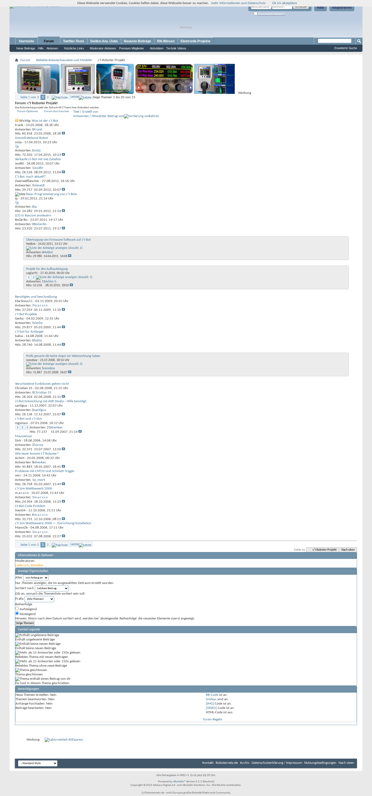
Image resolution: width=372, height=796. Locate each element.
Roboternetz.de (227, 763)
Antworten (81, 116)
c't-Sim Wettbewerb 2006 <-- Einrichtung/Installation (53, 523)
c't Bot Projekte (26, 314)
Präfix (19, 599)
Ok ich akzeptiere (284, 3)
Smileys (211, 699)
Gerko (19, 318)
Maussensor (23, 436)
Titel (76, 112)
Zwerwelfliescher (27, 181)
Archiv (244, 763)
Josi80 (19, 163)
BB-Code (212, 695)
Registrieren (342, 8)
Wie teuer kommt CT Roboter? (37, 453)
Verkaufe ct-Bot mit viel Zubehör (38, 159)
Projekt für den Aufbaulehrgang (47, 269)
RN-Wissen (166, 41)
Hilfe (320, 8)
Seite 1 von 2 (29, 97)
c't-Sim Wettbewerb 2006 (33, 488)
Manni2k (21, 527)
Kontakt (208, 763)
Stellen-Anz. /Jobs (104, 41)
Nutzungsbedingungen (320, 763)
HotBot (30, 244)
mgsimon (21, 423)
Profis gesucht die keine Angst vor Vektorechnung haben (63, 356)
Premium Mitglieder (131, 48)
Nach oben (348, 549)
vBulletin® (179, 781)
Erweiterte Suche (345, 48)
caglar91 (32, 273)
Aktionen (52, 48)
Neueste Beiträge (137, 41)
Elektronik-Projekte (196, 41)
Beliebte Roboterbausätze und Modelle (64, 60)
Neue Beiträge (25, 48)
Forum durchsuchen (56, 111)
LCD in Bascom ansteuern (33, 215)
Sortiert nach (24, 588)
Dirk (18, 440)
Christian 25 (23, 388)
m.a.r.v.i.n (22, 493)
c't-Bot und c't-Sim (28, 419)
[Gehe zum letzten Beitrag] (63, 133)
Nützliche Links (74, 48)
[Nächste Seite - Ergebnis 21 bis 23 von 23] (59, 96)
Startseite (26, 41)
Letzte (75, 97)
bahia (19, 336)
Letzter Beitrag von (110, 116)
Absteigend (27, 614)
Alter (18, 577)
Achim (19, 458)
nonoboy (31, 360)
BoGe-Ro (21, 220)
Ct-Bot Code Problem (30, 506)
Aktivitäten (156, 48)
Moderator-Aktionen (103, 48)
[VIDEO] (211, 708)
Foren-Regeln (212, 719)
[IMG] (210, 703)
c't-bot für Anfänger (29, 331)
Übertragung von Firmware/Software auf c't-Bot (58, 240)
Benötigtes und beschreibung (36, 297)
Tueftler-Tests (73, 41)
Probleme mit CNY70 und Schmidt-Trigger (45, 471)
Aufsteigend (28, 609)
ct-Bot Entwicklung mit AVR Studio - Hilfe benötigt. (51, 401)
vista (18, 142)
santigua (21, 405)
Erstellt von (90, 112)
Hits (94, 116)
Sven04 (20, 510)
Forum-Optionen (27, 111)
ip (16, 198)
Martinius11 (24, 301)
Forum (49, 41)
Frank (19, 125)
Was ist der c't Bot (45, 121)
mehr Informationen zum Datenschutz (238, 3)
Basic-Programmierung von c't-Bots (51, 194)
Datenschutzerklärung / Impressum (277, 763)
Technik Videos (176, 48)
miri (18, 475)
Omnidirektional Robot (31, 138)
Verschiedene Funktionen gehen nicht (42, 384)
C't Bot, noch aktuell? (30, 176)
